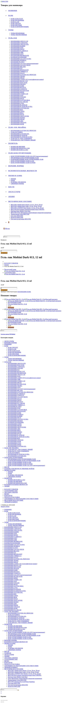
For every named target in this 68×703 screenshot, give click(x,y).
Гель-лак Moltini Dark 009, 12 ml (17, 314)
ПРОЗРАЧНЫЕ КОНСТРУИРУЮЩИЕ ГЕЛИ (22, 459)
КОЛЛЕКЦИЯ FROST (15, 400)
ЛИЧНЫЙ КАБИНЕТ (11, 502)
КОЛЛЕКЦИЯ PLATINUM (16, 435)
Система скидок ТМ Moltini (8, 334)
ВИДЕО (6, 494)
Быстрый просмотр (51, 299)
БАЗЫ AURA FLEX (14, 350)
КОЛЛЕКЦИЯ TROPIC (15, 386)
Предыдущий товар (10, 269)
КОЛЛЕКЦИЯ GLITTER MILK (17, 409)
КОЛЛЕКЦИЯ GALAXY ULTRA (18, 419)
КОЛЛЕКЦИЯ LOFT (14, 387)
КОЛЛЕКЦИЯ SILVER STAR (17, 384)
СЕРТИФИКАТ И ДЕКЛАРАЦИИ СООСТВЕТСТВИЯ (21, 499)
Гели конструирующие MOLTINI (18, 685)
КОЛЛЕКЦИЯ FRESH (15, 425)
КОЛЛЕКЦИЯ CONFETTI (16, 395)
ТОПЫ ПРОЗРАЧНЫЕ (15, 358)
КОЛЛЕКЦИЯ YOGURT (15, 368)
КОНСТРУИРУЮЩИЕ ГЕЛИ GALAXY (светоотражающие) (26, 465)
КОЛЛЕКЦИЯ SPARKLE (15, 414)
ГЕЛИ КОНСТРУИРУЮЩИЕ (13, 457)
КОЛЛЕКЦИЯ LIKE (14, 429)
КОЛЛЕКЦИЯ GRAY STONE (17, 427)
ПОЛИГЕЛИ (8, 478)
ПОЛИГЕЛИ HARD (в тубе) (16, 480)
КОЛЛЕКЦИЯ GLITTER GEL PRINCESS (20, 392)
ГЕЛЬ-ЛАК (7, 362)
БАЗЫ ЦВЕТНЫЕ (13, 354)
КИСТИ (6, 467)
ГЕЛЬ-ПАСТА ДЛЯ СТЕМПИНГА (18, 451)
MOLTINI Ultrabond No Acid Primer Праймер (21, 681)
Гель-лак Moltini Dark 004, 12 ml (17, 324)
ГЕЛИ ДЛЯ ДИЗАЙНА (11, 448)
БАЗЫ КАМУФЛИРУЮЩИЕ (17, 355)
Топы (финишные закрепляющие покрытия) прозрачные (25, 678)
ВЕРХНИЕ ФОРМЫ (10, 342)
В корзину (4, 253)
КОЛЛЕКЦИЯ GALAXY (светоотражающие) (21, 389)
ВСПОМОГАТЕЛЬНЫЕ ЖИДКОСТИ (16, 484)
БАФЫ (10, 473)
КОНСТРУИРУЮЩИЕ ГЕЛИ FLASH (19, 462)
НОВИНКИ (8, 344)
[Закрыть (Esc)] (1, 700)
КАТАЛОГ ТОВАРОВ (11, 489)
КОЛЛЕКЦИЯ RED (14, 438)
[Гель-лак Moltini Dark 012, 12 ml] (14, 274)
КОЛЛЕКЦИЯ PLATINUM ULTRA (18, 437)
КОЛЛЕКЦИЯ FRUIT (14, 417)
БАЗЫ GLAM (12, 349)
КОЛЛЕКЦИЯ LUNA (14, 443)
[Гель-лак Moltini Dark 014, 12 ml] (14, 271)
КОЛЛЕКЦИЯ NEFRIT (15, 432)
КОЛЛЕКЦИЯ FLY (14, 370)
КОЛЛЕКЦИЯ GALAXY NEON (18, 397)
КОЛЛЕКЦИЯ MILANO (15, 390)
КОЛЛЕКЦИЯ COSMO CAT (16, 381)
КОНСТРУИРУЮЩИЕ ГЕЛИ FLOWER (20, 464)
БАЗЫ (6, 346)
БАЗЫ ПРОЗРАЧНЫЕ (14, 352)
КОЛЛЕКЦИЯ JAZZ (14, 376)
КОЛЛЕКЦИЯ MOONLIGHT (17, 411)
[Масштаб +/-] (6, 700)
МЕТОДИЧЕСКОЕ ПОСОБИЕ (13, 500)
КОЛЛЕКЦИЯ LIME (14, 379)
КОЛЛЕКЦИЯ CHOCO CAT (16, 374)
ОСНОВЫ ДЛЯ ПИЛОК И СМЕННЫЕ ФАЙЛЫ (19, 468)
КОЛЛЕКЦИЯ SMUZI (14, 382)
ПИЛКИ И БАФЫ (9, 470)
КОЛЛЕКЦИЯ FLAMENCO (16, 393)
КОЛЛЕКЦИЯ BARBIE (15, 416)
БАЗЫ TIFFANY (13, 347)
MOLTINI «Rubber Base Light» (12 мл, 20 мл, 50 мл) (23, 672)
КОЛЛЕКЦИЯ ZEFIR (14, 441)
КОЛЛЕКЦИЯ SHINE (14, 444)
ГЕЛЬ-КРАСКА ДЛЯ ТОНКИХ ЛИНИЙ (20, 449)
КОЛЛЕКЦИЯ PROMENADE (17, 373)
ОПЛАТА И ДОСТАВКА (12, 497)
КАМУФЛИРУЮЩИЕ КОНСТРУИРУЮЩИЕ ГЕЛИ (24, 460)
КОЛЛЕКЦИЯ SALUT (15, 398)
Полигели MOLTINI (14, 686)
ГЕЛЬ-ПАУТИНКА (14, 452)
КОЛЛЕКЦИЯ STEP (14, 408)
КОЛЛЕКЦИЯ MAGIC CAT (16, 371)
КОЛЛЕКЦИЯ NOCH (14, 433)
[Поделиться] (3, 700)
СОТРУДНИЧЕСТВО (11, 491)
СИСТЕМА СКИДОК (11, 492)
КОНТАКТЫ (8, 495)
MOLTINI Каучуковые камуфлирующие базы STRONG (24, 675)
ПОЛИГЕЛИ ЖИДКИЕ (15, 481)
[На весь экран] (5, 700)
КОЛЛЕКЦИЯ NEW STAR (16, 365)
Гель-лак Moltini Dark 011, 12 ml (17, 304)
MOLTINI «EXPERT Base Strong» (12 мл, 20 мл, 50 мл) (24, 673)
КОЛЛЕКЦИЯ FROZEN (15, 421)
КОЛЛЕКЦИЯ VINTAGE (15, 440)
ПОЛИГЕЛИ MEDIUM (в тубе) (17, 483)
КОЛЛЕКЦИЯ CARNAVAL (16, 366)
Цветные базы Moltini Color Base (17, 677)
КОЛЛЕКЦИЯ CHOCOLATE (17, 363)
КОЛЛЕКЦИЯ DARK (24, 291)
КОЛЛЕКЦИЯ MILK (14, 430)
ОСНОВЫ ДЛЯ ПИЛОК (15, 475)
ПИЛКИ (10, 472)
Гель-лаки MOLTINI (14, 683)
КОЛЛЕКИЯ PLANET (15, 406)
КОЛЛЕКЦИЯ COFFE (15, 424)
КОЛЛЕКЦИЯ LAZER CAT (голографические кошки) (24, 378)
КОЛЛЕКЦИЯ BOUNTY (15, 401)
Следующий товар (9, 272)
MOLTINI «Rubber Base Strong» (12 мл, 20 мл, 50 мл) (24, 670)
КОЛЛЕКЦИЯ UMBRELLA (16, 405)
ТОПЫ (6, 357)
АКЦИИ (6, 486)
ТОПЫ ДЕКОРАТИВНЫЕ (16, 360)
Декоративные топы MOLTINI (17, 680)
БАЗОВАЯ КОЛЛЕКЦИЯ (16, 422)
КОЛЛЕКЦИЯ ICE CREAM (16, 403)
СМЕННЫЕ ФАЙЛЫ (14, 476)
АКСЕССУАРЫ (9, 341)
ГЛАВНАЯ (7, 653)
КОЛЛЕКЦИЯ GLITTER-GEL (17, 446)
